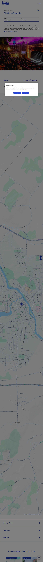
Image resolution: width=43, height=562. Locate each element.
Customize (17, 92)
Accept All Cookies (25, 92)
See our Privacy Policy (23, 89)
